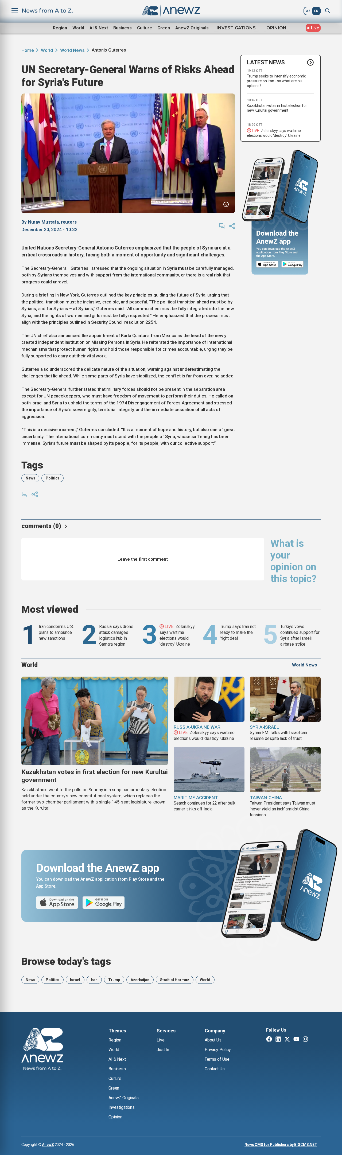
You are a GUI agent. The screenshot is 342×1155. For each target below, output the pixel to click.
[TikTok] (314, 1039)
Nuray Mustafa (43, 222)
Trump (114, 980)
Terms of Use (217, 1059)
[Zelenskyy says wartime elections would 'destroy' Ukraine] (209, 699)
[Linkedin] (278, 1039)
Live (160, 1040)
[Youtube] (296, 1039)
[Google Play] (293, 264)
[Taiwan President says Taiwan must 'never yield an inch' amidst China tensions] (285, 769)
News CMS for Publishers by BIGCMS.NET (280, 1144)
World (78, 27)
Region (60, 27)
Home (27, 50)
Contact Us (214, 1068)
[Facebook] (269, 1039)
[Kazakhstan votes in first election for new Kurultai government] (94, 721)
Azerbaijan (140, 980)
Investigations (236, 27)
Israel (75, 980)
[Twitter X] (287, 1039)
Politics (52, 478)
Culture (144, 27)
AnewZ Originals (192, 27)
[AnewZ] (42, 1050)
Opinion (276, 27)
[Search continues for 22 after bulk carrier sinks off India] (209, 769)
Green (163, 27)
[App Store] (267, 264)
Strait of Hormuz (174, 980)
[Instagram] (305, 1039)
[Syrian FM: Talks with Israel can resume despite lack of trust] (285, 699)
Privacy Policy (218, 1049)
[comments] (222, 226)
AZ (308, 11)
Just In (163, 1049)
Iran (94, 980)
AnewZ (48, 1144)
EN (316, 11)
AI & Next (99, 27)
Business (122, 27)
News (30, 478)
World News (72, 50)
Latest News (266, 62)
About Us (213, 1040)
